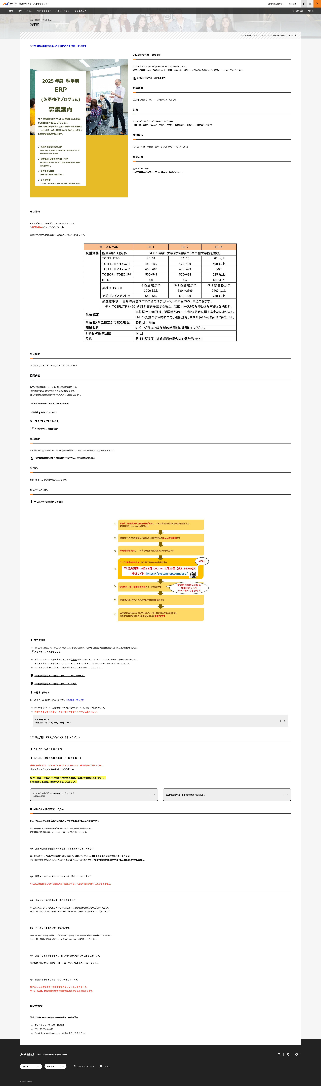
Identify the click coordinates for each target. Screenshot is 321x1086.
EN (310, 3)
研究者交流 (298, 10)
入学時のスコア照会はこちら (47, 651)
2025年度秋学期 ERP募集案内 (151, 77)
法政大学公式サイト (276, 4)
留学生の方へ (80, 10)
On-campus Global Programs (274, 35)
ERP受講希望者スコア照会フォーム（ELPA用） (55, 683)
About (310, 10)
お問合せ (50, 1066)
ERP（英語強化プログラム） (250, 35)
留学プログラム (25, 10)
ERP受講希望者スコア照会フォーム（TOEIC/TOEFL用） (59, 675)
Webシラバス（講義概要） (46, 428)
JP (304, 3)
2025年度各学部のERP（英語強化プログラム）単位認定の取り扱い (64, 458)
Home (10, 10)
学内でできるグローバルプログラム (53, 10)
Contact (292, 4)
